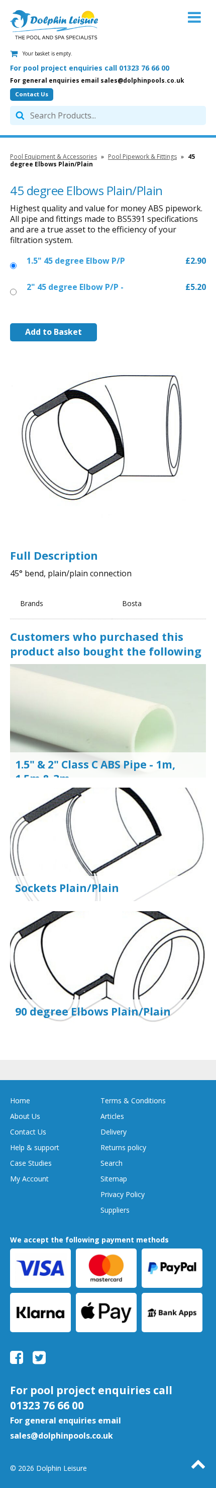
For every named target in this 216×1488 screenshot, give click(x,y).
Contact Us (31, 94)
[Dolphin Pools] (54, 24)
